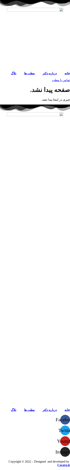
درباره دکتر (50, 73)
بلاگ (13, 73)
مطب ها (29, 73)
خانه (67, 73)
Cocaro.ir (63, 465)
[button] (61, 80)
